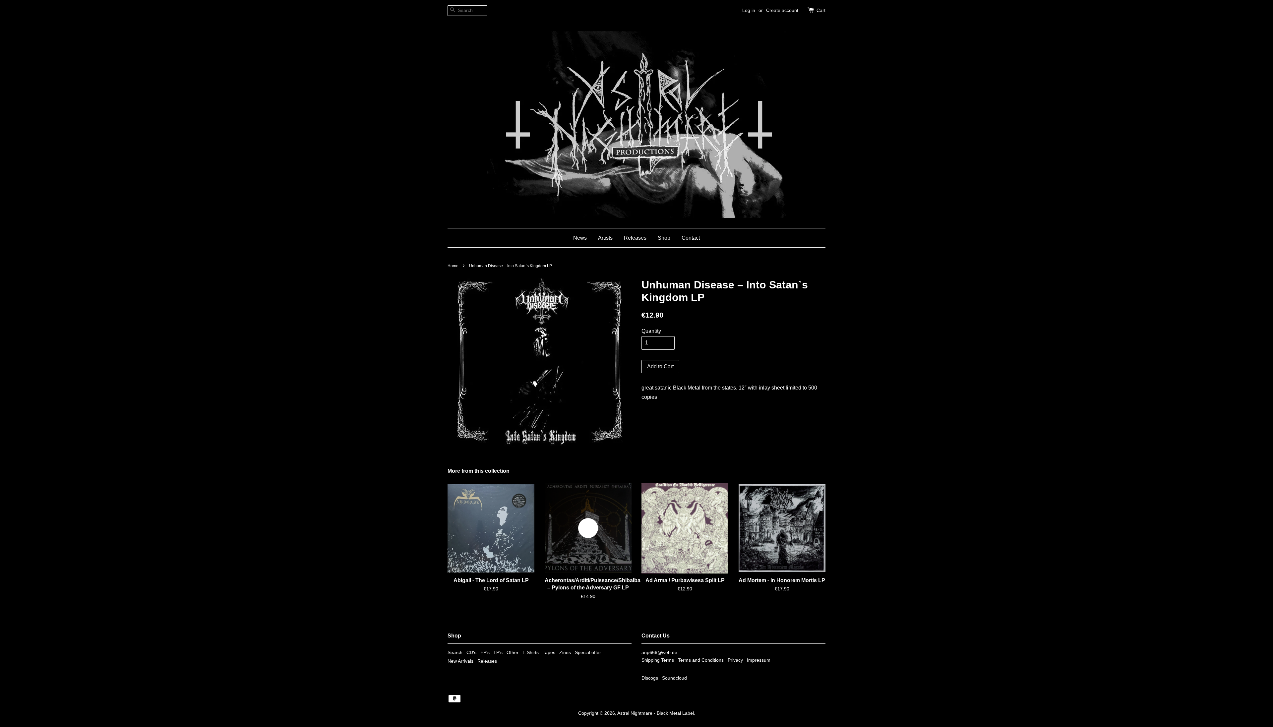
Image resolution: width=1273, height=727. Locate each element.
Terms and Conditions (701, 660)
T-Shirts (530, 652)
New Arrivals (460, 661)
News (580, 238)
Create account (782, 10)
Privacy (735, 660)
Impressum (758, 660)
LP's (498, 652)
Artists (605, 238)
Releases (635, 238)
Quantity (651, 331)
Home (453, 266)
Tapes (549, 652)
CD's (471, 652)
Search (455, 652)
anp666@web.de (659, 652)
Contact (691, 238)
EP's (485, 652)
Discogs (649, 678)
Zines (565, 652)
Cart (821, 10)
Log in (748, 10)
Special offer (588, 652)
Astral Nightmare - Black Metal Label (655, 713)
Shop (664, 238)
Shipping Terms (657, 660)
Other (512, 652)
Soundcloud (674, 678)
